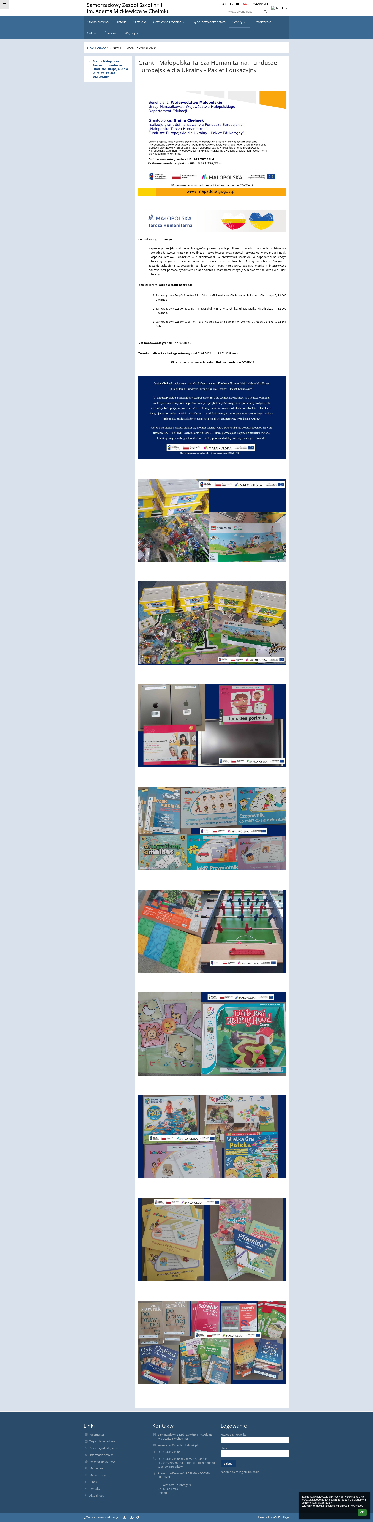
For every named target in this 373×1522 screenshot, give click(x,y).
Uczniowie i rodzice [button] (167, 22)
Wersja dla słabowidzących (103, 1517)
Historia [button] (120, 22)
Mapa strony (97, 1475)
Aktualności (96, 1495)
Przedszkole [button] (262, 22)
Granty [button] (237, 22)
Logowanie (259, 4)
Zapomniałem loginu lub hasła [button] (240, 1472)
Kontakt (94, 1488)
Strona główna (98, 47)
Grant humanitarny (141, 47)
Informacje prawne (101, 1455)
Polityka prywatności (102, 1462)
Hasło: (225, 1448)
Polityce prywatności (350, 1505)
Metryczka (96, 1468)
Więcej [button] (130, 33)
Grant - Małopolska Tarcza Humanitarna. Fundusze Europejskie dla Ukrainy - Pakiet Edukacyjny (110, 69)
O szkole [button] (139, 22)
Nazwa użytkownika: (234, 1435)
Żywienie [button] (111, 33)
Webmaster (96, 1435)
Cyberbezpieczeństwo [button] (209, 22)
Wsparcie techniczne (102, 1441)
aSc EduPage (281, 1517)
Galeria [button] (92, 33)
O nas (93, 1482)
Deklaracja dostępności (104, 1448)
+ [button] (225, 4)
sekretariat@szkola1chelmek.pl (178, 1445)
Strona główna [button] (98, 22)
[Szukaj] (265, 11)
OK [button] (362, 1512)
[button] (237, 4)
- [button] (232, 4)
